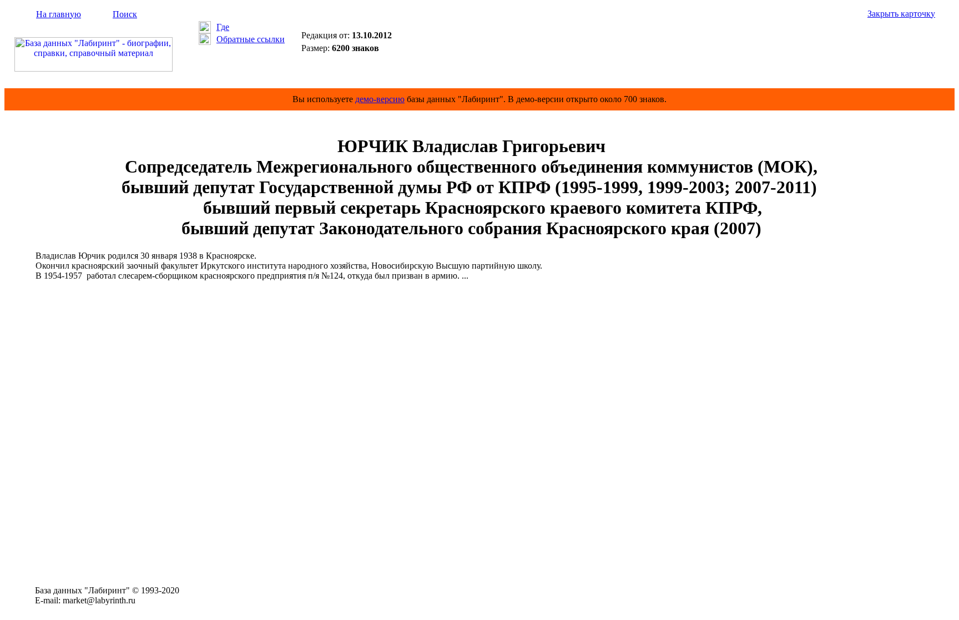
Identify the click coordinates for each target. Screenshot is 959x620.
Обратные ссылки (250, 39)
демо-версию (380, 99)
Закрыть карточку (901, 13)
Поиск (125, 14)
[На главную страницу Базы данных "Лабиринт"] (93, 68)
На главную (58, 14)
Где (222, 27)
